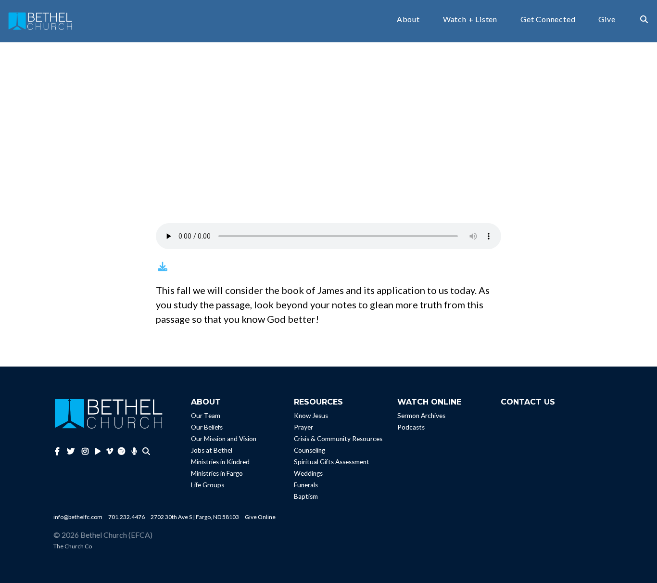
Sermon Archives (421, 415)
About (408, 19)
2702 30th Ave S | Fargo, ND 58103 (195, 516)
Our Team (205, 415)
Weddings (308, 473)
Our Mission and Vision (223, 439)
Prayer (303, 427)
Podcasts (411, 427)
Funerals (306, 485)
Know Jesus (311, 415)
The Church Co (72, 546)
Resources (318, 401)
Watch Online (429, 401)
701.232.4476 (126, 516)
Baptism (306, 496)
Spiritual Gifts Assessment (331, 462)
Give (606, 19)
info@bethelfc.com (77, 516)
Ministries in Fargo (217, 473)
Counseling (309, 450)
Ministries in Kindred (220, 462)
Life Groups (207, 485)
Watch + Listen (470, 19)
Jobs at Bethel (211, 450)
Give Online (260, 516)
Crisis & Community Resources (338, 439)
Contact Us (528, 401)
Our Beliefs (207, 427)
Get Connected (547, 19)
